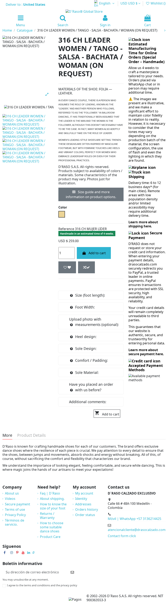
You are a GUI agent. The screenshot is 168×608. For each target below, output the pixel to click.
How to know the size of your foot (53, 506)
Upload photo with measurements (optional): (94, 322)
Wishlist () (158, 3)
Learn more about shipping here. (143, 224)
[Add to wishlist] (67, 267)
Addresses (83, 504)
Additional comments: (87, 401)
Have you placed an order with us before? (91, 387)
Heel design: (85, 336)
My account (84, 493)
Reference (66, 229)
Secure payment (17, 504)
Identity (81, 499)
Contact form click (122, 536)
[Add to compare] (86, 267)
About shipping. (52, 499)
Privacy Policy (15, 515)
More (7, 435)
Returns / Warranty (47, 516)
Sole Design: (85, 348)
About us (12, 493)
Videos (10, 499)
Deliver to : (26, 4)
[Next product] (165, 30)
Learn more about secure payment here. (146, 352)
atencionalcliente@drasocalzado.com (137, 529)
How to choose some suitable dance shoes (51, 527)
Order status (85, 515)
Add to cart (97, 253)
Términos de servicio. (14, 522)
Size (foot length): (90, 295)
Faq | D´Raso (50, 493)
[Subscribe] (72, 572)
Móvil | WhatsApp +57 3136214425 (134, 518)
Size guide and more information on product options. (91, 194)
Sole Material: (87, 372)
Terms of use (15, 509)
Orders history (86, 509)
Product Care (50, 537)
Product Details (31, 435)
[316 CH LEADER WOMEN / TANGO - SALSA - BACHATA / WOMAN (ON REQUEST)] (27, 120)
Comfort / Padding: (91, 360)
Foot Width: (85, 307)
